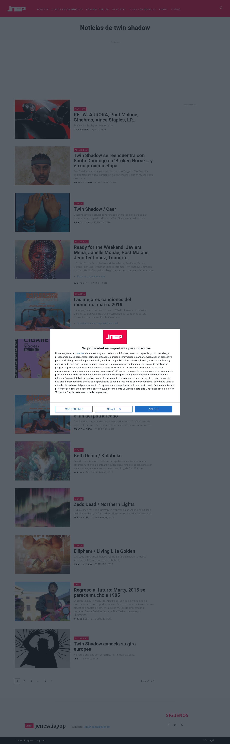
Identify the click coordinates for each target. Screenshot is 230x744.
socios (80, 353)
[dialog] (115, 372)
